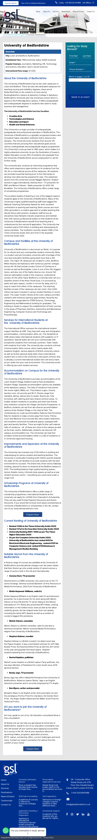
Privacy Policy (48, 837)
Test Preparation (49, 796)
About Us (46, 11)
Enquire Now (33, 514)
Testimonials (6, 800)
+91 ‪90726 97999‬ (66, 3)
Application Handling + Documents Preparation (28, 813)
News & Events (78, 11)
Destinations (65, 11)
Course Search (11, 3)
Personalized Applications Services (51, 780)
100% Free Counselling (28, 796)
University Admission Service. (27, 780)
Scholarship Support (51, 810)
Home (38, 11)
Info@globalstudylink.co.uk (78, 804)
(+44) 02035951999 (80, 793)
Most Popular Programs (17, 35)
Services (56, 11)
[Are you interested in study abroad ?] (6, 830)
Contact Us (91, 11)
